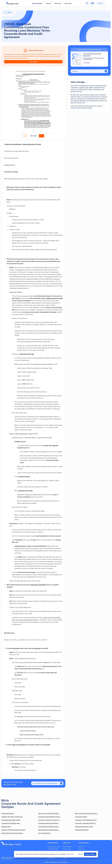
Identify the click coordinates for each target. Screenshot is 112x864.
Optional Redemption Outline (84, 826)
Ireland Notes (51, 858)
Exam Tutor (68, 3)
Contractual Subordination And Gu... (49, 817)
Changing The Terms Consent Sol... (12, 817)
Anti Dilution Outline (7, 813)
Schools (48, 3)
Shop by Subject (37, 3)
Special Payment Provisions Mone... (12, 833)
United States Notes (53, 849)
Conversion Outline (81, 817)
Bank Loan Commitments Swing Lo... (86, 813)
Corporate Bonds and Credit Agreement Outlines (19, 56)
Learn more (69, 854)
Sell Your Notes (67, 849)
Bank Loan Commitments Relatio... (48, 813)
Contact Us (81, 849)
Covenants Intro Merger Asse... (10, 823)
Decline (80, 854)
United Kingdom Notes (54, 846)
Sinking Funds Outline (81, 830)
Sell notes (58, 3)
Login (100, 3)
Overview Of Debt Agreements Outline (13, 830)
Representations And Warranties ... (48, 830)
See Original (33, 62)
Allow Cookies (90, 854)
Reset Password (67, 846)
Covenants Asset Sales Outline (10, 820)
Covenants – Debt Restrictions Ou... (86, 820)
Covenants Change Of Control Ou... (49, 820)
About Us (65, 858)
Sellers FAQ (81, 846)
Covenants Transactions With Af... (85, 823)
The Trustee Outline (44, 833)
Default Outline (6, 826)
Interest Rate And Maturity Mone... (48, 826)
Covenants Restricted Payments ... (48, 823)
